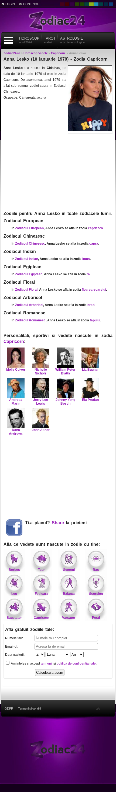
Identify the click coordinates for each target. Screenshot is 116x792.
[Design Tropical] (101, 4)
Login (10, 4)
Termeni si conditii (29, 708)
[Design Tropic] (86, 4)
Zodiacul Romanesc (30, 320)
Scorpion (96, 594)
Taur (41, 570)
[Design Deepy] (111, 4)
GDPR (9, 708)
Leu (14, 594)
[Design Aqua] (96, 4)
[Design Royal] (106, 4)
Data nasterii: (15, 654)
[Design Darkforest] (77, 4)
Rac (96, 570)
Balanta (69, 594)
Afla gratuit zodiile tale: (29, 629)
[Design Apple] (91, 4)
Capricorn (14, 341)
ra (88, 274)
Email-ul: (11, 646)
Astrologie (72, 40)
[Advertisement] (58, 171)
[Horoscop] (58, 749)
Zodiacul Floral (26, 289)
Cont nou (31, 4)
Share (58, 522)
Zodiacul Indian (26, 259)
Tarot (50, 40)
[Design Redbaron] (67, 4)
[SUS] (98, 708)
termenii (47, 663)
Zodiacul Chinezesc (30, 243)
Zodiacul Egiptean (28, 274)
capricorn (95, 228)
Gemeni (69, 570)
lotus (86, 259)
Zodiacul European (29, 228)
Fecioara (41, 594)
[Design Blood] (62, 4)
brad (90, 305)
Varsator (68, 618)
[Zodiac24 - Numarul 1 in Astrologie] (58, 20)
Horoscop (29, 40)
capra (93, 243)
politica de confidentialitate (76, 663)
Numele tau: (14, 638)
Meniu (8, 40)
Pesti (96, 618)
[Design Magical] (72, 4)
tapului (95, 320)
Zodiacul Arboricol (29, 305)
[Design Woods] (82, 4)
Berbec (14, 570)
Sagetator (14, 618)
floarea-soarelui (94, 289)
